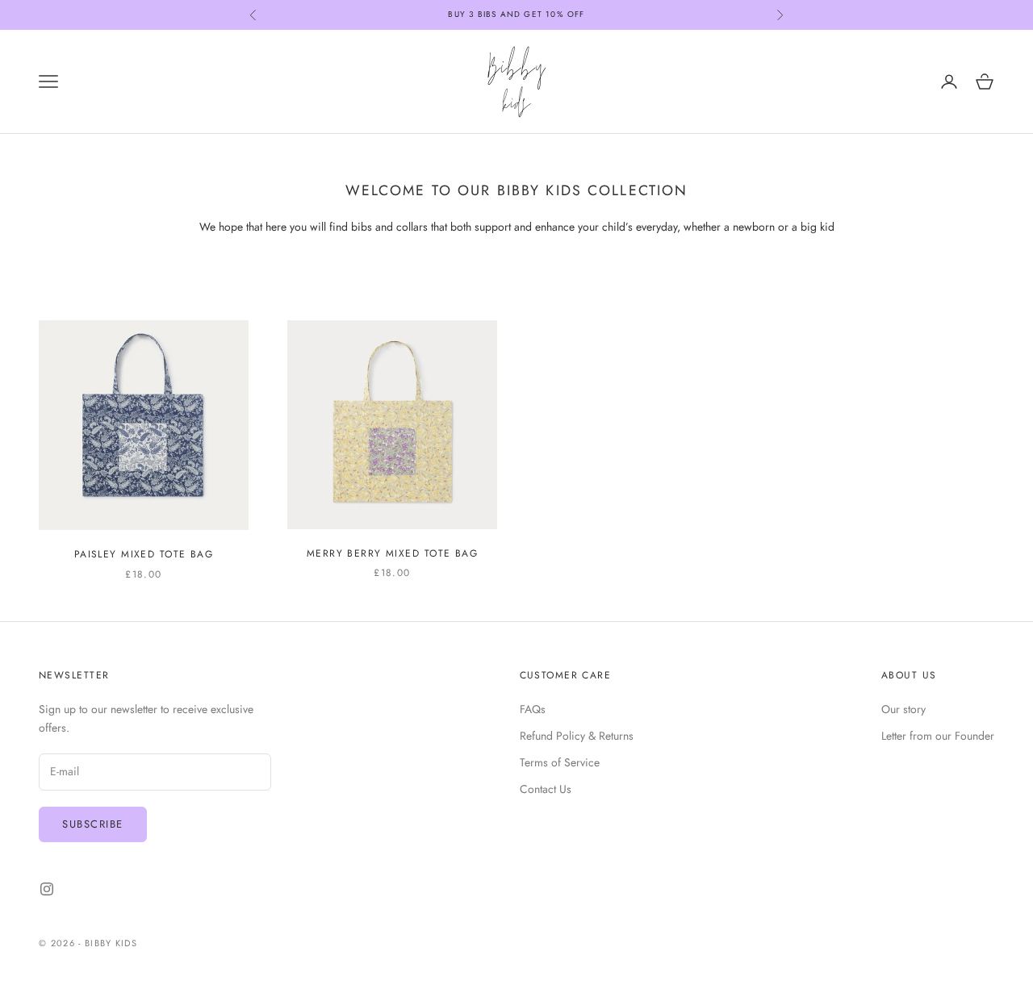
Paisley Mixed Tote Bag (144, 554)
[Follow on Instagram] (47, 889)
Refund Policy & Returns (577, 736)
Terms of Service (560, 762)
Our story (903, 709)
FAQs (533, 709)
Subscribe (92, 824)
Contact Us (545, 789)
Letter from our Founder (937, 736)
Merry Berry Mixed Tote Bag (392, 553)
